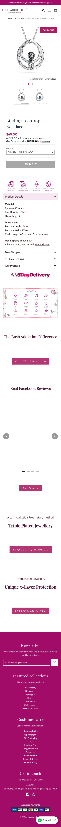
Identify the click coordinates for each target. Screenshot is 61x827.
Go (54, 662)
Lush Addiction (34, 817)
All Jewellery (30, 687)
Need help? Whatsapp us (42, 2)
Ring (29, 698)
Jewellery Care (30, 745)
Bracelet (29, 701)
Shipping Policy (30, 731)
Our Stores (38, 779)
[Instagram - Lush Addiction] (33, 794)
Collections (29, 705)
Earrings (29, 694)
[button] (6, 436)
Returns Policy (30, 762)
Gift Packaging (42, 244)
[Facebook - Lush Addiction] (28, 794)
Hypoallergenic (30, 734)
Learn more (45, 141)
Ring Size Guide (30, 748)
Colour (9, 148)
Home (9, 19)
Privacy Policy (30, 755)
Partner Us (30, 752)
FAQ (30, 741)
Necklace (19, 19)
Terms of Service (30, 759)
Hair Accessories (30, 708)
